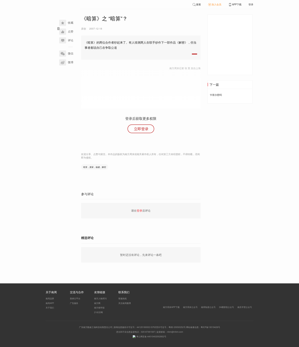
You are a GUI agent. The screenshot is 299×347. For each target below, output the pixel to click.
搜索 (198, 4)
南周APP (50, 303)
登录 (250, 4)
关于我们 (50, 307)
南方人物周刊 (100, 298)
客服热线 (122, 298)
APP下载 (237, 4)
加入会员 (216, 4)
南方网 (97, 303)
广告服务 (74, 303)
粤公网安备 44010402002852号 (151, 336)
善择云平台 (75, 298)
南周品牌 (50, 298)
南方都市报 (99, 307)
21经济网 (98, 312)
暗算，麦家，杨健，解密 (94, 166)
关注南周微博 (124, 303)
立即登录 (141, 128)
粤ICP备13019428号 (210, 327)
